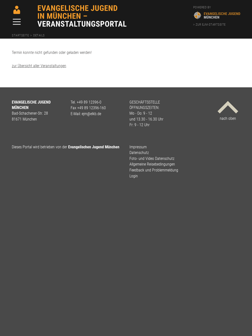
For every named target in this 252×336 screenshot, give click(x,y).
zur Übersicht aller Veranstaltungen (39, 65)
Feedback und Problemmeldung (153, 170)
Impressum (138, 147)
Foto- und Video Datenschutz (151, 158)
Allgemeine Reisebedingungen (152, 164)
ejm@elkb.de (91, 113)
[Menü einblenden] (16, 22)
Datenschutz (139, 152)
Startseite (20, 35)
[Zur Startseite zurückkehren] (82, 6)
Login (133, 176)
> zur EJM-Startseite (209, 24)
